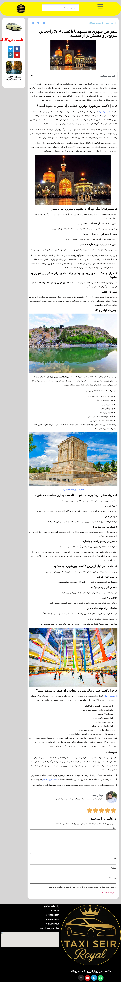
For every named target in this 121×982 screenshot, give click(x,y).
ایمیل (113, 868)
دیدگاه (113, 828)
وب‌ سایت (112, 877)
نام (114, 858)
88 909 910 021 (52, 910)
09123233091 (52, 915)
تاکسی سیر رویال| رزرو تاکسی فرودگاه (91, 971)
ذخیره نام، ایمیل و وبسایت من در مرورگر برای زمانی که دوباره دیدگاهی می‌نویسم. (81, 887)
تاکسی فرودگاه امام (50, 779)
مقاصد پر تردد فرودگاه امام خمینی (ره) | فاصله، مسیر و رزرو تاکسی (14, 78)
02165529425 (52, 924)
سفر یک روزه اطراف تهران (73, 489)
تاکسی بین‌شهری (105, 111)
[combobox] (60, 7)
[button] (44, 23)
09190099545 (52, 919)
